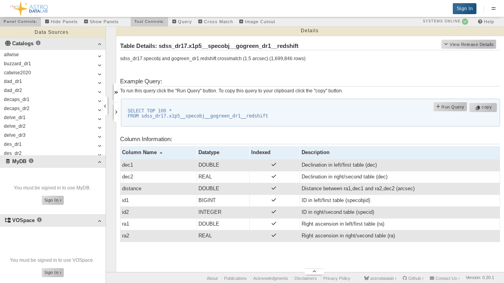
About (212, 278)
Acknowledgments (270, 278)
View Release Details (472, 44)
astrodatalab (383, 278)
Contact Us (447, 278)
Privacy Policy (336, 278)
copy (487, 107)
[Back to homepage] (29, 7)
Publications (235, 278)
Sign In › (53, 200)
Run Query (452, 107)
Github (415, 278)
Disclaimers (306, 278)
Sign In (465, 8)
